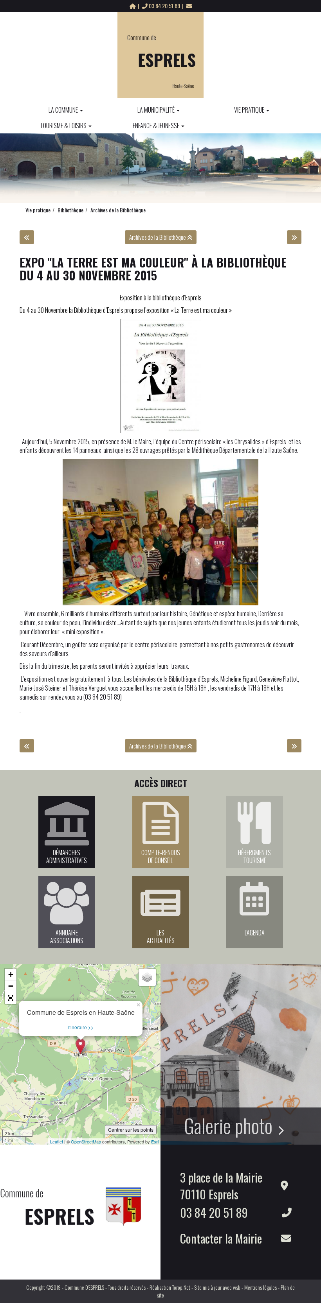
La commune (63, 110)
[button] (10, 998)
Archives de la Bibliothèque (118, 210)
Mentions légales (260, 1287)
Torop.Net (181, 1287)
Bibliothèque (70, 210)
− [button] (10, 986)
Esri (155, 1141)
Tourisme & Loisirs (63, 125)
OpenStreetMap (86, 1141)
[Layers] (147, 977)
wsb (236, 1287)
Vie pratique (249, 110)
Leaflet (56, 1141)
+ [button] (10, 974)
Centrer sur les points (130, 1129)
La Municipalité (156, 110)
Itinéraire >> (81, 1027)
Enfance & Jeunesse (156, 125)
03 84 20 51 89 (164, 6)
